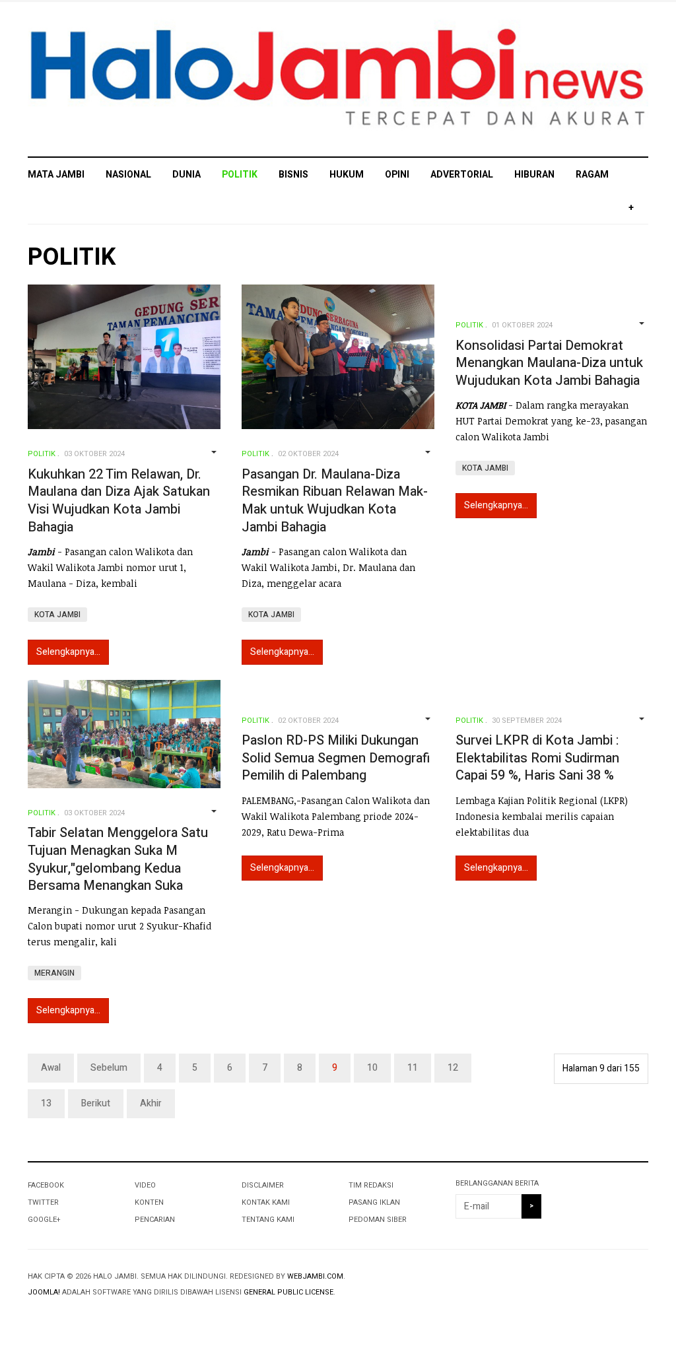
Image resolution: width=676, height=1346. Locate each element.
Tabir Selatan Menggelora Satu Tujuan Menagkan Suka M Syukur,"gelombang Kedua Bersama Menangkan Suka (118, 859)
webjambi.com (315, 1276)
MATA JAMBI (56, 175)
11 (412, 1068)
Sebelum (108, 1068)
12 (453, 1068)
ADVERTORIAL (461, 175)
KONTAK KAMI (266, 1202)
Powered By (588, 1287)
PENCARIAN (155, 1219)
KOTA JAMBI (57, 615)
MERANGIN (54, 973)
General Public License (288, 1292)
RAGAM (592, 175)
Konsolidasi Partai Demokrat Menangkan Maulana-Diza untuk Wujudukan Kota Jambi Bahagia (549, 363)
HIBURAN (534, 175)
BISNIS (293, 175)
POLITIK (239, 175)
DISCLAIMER (263, 1185)
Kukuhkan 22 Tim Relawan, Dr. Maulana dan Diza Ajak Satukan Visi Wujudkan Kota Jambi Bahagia (119, 501)
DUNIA (186, 175)
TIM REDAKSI (371, 1185)
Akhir (151, 1103)
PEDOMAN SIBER (378, 1219)
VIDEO (145, 1185)
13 (46, 1103)
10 (372, 1068)
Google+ (44, 1219)
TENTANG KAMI (268, 1219)
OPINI (397, 175)
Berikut (95, 1103)
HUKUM (346, 175)
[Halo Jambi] (338, 79)
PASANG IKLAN (374, 1202)
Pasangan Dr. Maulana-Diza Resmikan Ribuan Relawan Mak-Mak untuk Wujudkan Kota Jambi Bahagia (335, 501)
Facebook (46, 1185)
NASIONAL (128, 175)
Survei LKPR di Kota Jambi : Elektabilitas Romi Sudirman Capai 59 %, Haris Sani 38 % (537, 758)
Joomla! (44, 1292)
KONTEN (149, 1202)
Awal (51, 1068)
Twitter (43, 1202)
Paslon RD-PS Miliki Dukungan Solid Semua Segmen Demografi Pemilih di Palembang (336, 758)
